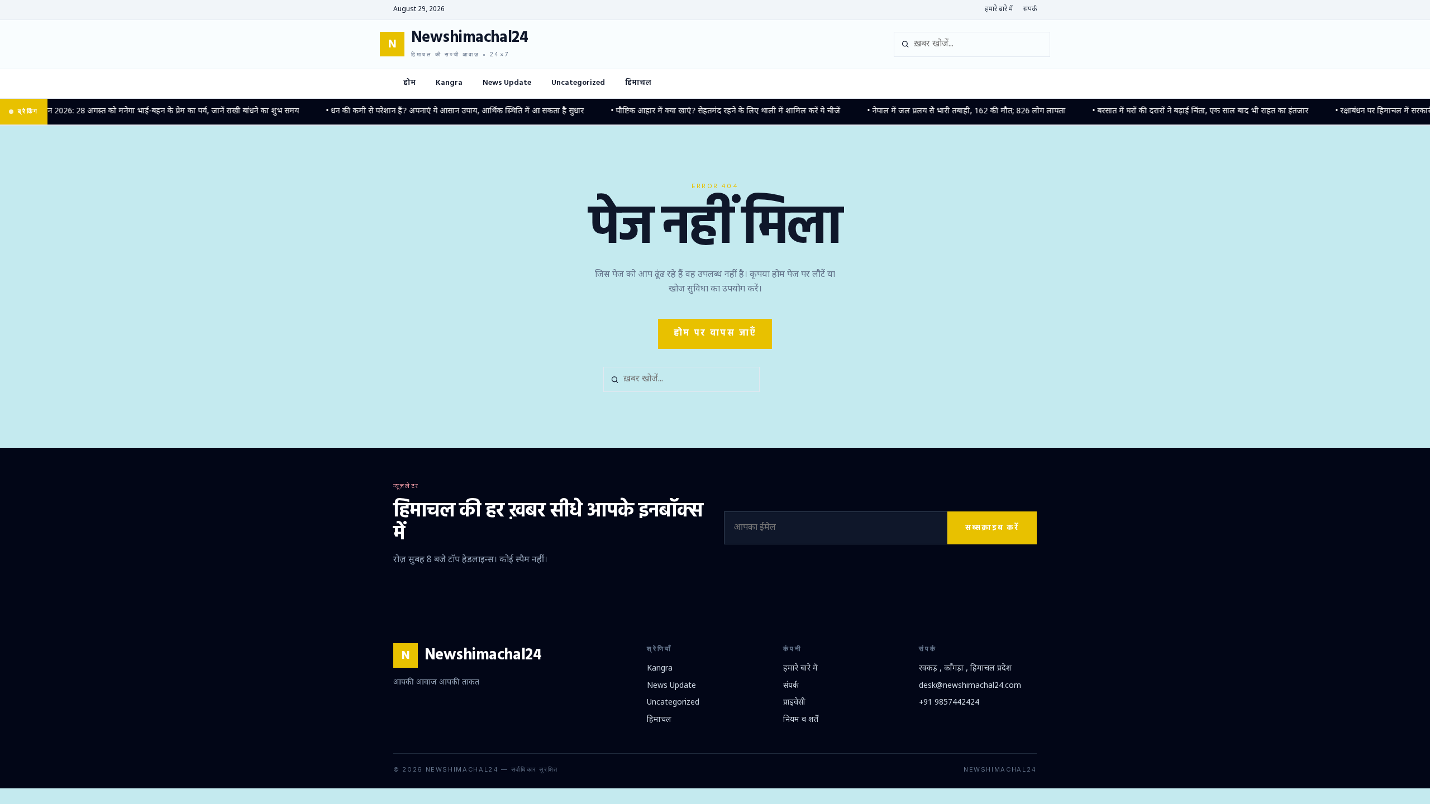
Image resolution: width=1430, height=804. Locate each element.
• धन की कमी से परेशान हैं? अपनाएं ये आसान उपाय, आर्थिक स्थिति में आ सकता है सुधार (439, 111)
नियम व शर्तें (800, 720)
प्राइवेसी (794, 702)
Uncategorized (578, 82)
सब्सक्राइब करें (992, 528)
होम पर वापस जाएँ (715, 333)
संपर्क (1030, 9)
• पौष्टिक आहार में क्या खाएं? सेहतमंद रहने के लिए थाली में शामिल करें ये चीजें (709, 111)
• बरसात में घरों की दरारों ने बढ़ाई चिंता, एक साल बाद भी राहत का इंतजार (1184, 111)
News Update (507, 82)
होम (409, 82)
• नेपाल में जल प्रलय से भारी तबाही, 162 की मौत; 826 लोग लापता (950, 111)
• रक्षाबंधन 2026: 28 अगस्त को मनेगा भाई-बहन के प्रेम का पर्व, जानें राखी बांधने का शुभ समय (145, 111)
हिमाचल (638, 82)
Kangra (449, 82)
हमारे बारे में (999, 9)
